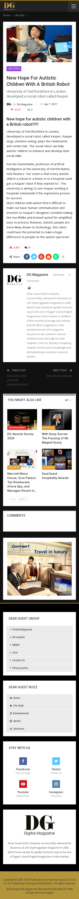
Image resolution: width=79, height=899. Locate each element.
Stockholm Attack (59, 376)
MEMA (16, 645)
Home (16, 698)
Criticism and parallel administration (17, 380)
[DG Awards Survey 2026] (22, 419)
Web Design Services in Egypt (49, 890)
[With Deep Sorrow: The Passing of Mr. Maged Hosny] (57, 419)
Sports (17, 721)
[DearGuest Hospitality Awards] (57, 459)
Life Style (14, 68)
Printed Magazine (22, 629)
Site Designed (14, 889)
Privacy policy (20, 668)
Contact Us (18, 660)
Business (48, 428)
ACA (15, 652)
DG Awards (18, 637)
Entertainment (17, 428)
